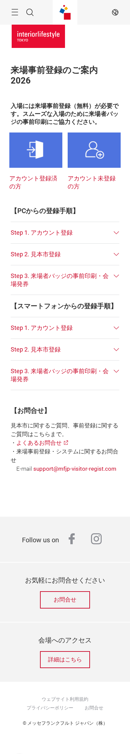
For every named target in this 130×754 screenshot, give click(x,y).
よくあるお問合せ (39, 443)
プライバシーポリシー (50, 707)
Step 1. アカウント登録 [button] (42, 232)
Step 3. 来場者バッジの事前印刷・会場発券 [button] (60, 279)
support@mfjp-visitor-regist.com (74, 469)
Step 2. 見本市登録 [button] (36, 254)
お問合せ (65, 600)
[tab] (65, 232)
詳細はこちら (65, 659)
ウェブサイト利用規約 (65, 699)
